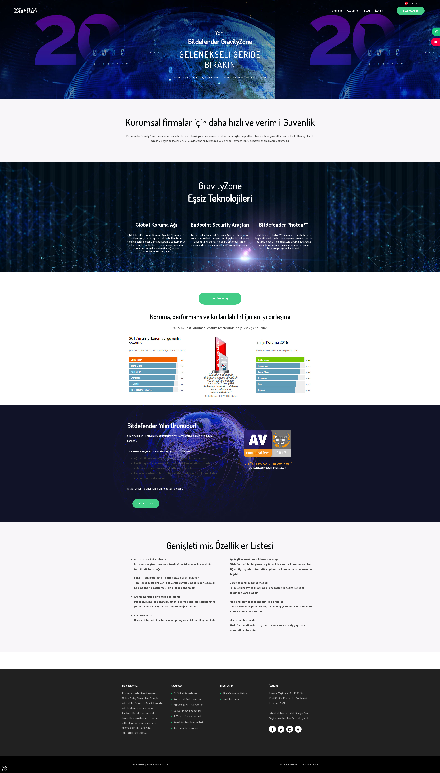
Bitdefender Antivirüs (235, 693)
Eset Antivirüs (231, 699)
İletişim (379, 10)
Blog (367, 10)
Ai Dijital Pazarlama (185, 693)
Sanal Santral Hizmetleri (188, 722)
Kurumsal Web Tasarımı (188, 699)
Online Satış (220, 298)
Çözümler (353, 10)
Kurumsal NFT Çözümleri (188, 704)
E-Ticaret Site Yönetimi (187, 716)
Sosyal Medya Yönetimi (187, 710)
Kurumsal (336, 10)
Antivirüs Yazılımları (186, 728)
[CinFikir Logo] (25, 9)
